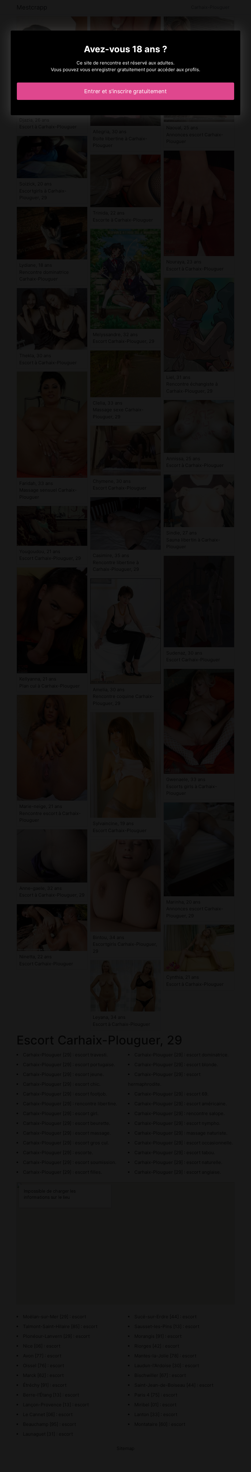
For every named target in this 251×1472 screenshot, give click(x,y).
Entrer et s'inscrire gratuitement (125, 91)
